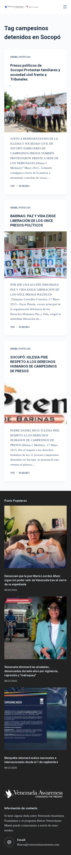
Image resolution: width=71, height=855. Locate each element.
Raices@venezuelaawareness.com (38, 844)
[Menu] (65, 7)
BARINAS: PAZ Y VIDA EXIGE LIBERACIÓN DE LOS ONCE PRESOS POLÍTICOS (33, 220)
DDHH (13, 57)
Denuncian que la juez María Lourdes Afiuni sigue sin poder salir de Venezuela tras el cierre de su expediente (35, 580)
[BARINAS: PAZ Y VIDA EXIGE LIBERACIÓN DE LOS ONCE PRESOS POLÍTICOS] (35, 254)
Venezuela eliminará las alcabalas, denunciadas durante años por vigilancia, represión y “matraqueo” (31, 671)
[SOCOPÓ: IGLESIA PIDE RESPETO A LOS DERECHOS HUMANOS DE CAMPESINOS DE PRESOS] (35, 400)
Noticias (25, 57)
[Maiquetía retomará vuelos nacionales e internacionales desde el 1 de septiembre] (35, 719)
